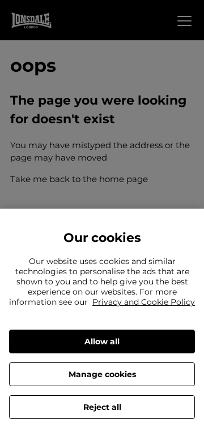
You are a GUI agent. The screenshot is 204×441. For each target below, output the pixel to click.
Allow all (102, 341)
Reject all (102, 407)
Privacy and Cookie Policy (143, 302)
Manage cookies (102, 374)
